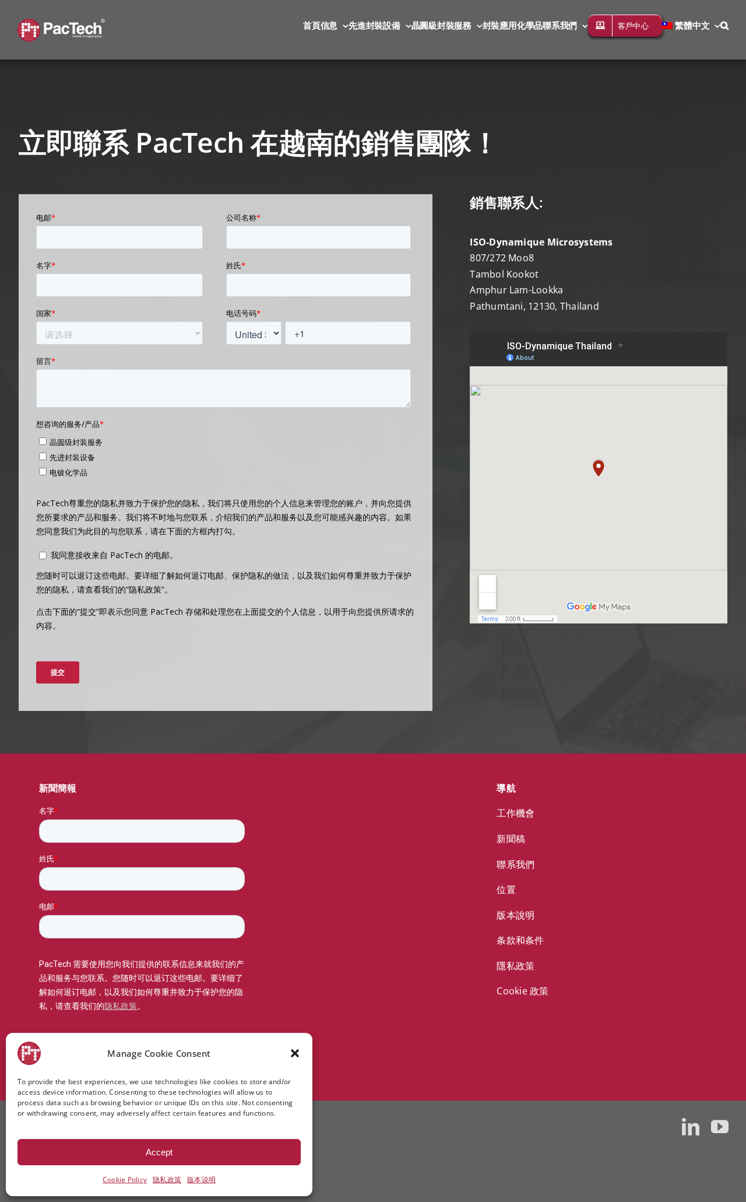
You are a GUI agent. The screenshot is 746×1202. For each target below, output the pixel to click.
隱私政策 (515, 965)
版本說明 (515, 915)
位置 (506, 889)
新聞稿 (511, 838)
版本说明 (201, 1180)
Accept (159, 1152)
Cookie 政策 (522, 990)
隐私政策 (167, 1180)
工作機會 (515, 813)
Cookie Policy (125, 1180)
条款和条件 (520, 940)
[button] (295, 1053)
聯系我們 (515, 864)
